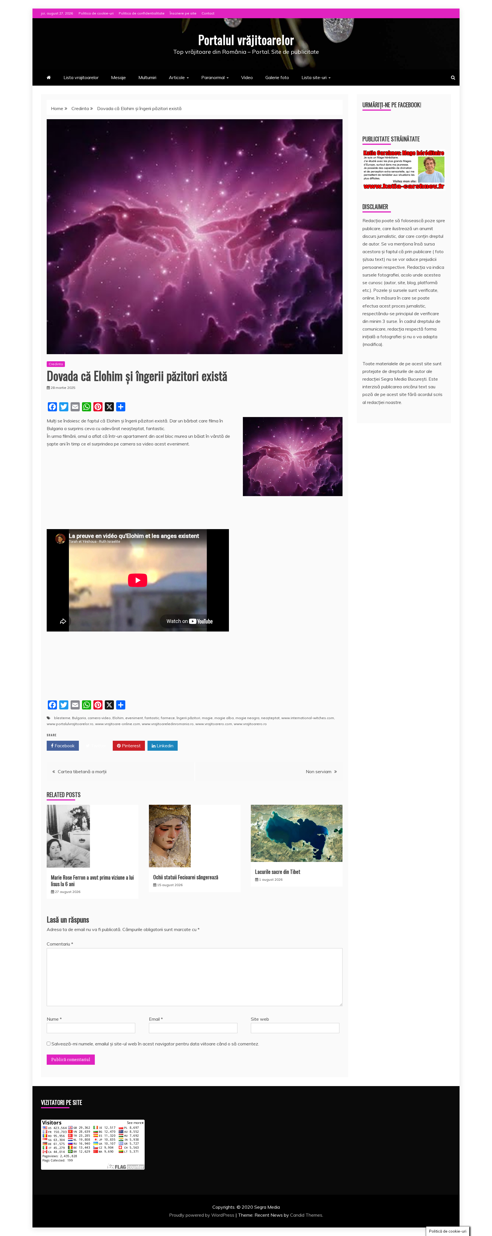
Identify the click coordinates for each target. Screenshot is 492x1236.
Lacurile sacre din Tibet (277, 871)
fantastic (152, 718)
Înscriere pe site (183, 13)
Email (156, 1019)
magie (207, 718)
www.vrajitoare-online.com (117, 724)
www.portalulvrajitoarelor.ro (70, 724)
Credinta (56, 364)
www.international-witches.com (307, 718)
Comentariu (60, 944)
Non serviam (318, 771)
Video (247, 77)
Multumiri (147, 77)
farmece (168, 718)
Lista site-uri (314, 77)
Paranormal (213, 77)
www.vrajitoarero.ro (250, 724)
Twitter (98, 745)
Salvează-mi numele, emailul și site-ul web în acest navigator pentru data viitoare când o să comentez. (155, 1044)
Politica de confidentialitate (142, 13)
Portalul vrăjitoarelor (246, 39)
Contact (208, 13)
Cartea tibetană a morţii (82, 771)
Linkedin (164, 745)
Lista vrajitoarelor (81, 77)
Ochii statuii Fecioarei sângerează (185, 877)
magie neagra (247, 718)
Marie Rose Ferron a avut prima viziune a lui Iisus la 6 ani (92, 881)
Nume (54, 1019)
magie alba (224, 718)
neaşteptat (270, 718)
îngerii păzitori (188, 718)
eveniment (134, 718)
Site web (260, 1019)
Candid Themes (306, 1215)
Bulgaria (79, 718)
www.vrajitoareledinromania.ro (168, 724)
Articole (177, 77)
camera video (99, 718)
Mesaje (118, 77)
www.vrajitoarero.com (213, 724)
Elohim (118, 718)
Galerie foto (277, 77)
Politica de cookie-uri (96, 13)
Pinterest (131, 745)
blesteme (62, 718)
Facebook (64, 745)
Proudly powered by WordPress (202, 1215)
